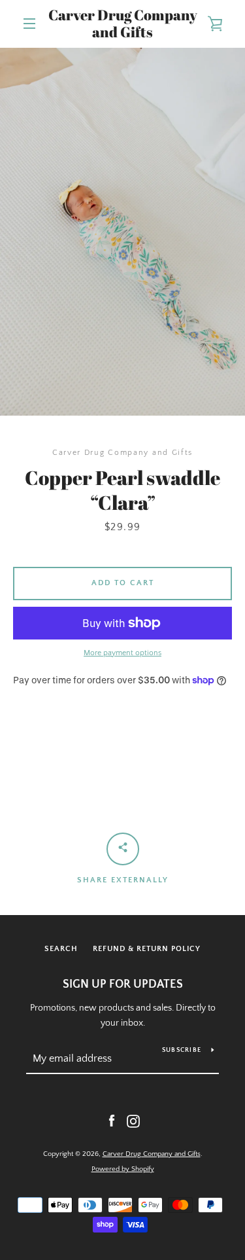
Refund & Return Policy (147, 949)
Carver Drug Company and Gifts (122, 24)
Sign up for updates (123, 984)
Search (61, 949)
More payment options (122, 653)
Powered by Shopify (122, 1169)
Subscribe (181, 1050)
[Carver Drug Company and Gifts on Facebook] (111, 1120)
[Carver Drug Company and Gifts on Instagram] (133, 1120)
